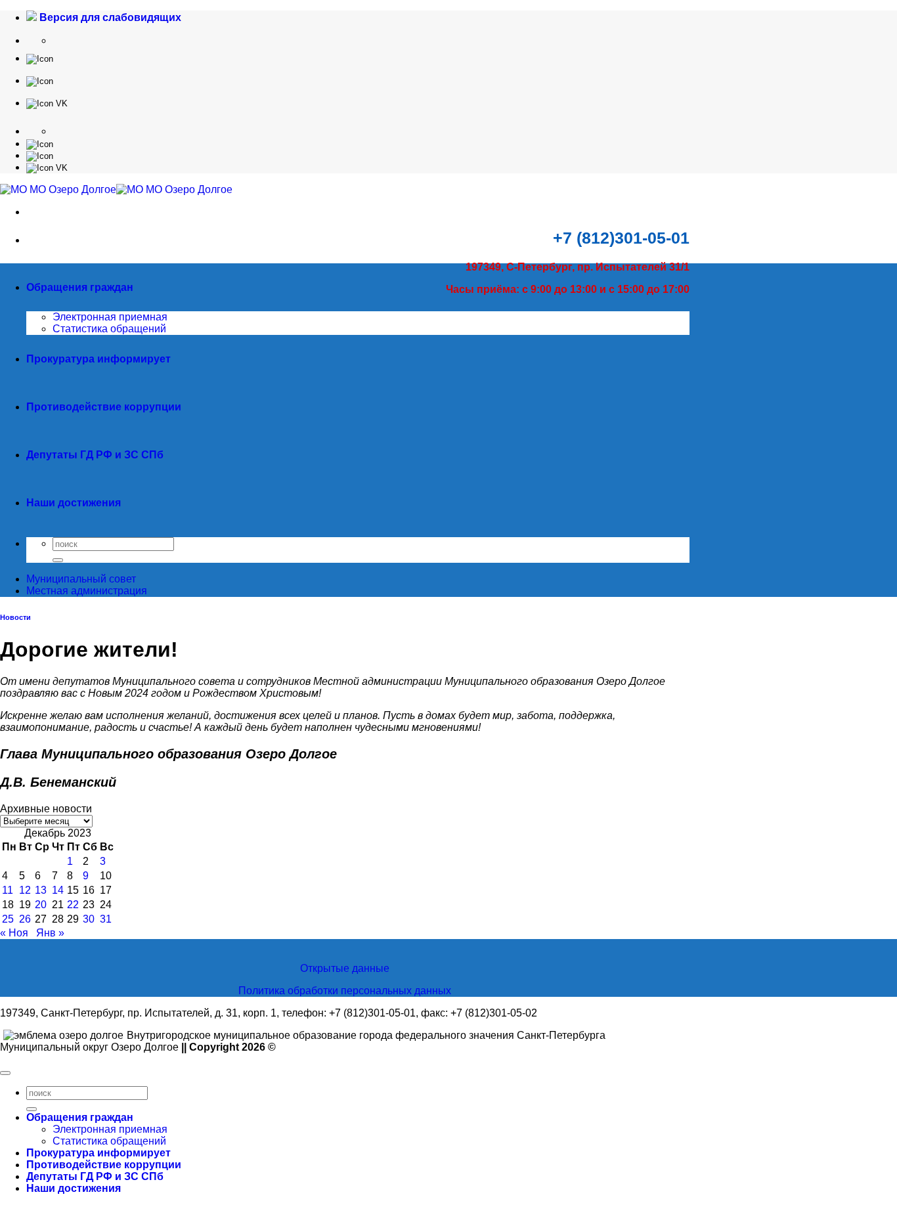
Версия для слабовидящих (109, 17)
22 (73, 904)
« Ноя (14, 932)
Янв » (50, 932)
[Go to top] (5, 1073)
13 (41, 890)
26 (25, 919)
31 (106, 919)
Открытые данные (344, 968)
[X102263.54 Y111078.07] (39, 58)
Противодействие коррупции (103, 406)
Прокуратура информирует (98, 358)
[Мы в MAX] (39, 80)
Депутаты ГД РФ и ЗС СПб (95, 454)
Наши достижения (73, 502)
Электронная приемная (110, 316)
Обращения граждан (79, 287)
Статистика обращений (109, 328)
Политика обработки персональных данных (344, 990)
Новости (15, 617)
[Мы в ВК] (47, 102)
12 (25, 890)
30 (89, 919)
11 (7, 890)
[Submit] (58, 560)
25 (8, 919)
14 (58, 890)
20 (41, 904)
